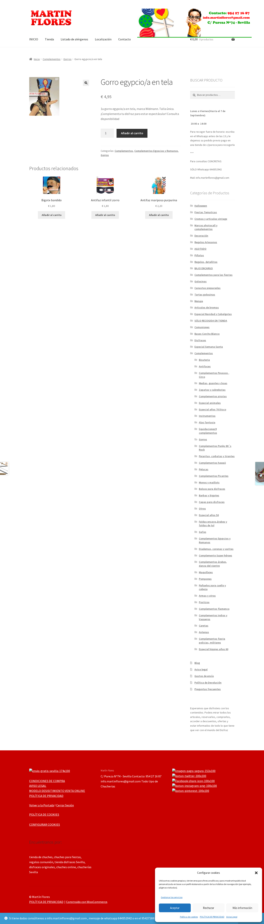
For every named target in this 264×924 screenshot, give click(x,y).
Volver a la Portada (41, 805)
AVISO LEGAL (37, 786)
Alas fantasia (207, 422)
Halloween (200, 205)
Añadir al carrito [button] (51, 215)
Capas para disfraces (212, 502)
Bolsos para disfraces (212, 489)
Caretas (203, 625)
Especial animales (210, 403)
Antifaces (205, 366)
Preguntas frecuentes (207, 689)
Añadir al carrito (132, 133)
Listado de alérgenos (74, 39)
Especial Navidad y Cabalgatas (213, 314)
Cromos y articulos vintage (210, 219)
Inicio (37, 59)
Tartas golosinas (204, 294)
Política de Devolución (207, 682)
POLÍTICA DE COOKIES (44, 814)
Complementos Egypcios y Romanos (156, 151)
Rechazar (208, 908)
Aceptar (175, 908)
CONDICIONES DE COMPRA (47, 781)
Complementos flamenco (214, 609)
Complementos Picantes (213, 476)
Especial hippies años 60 (213, 649)
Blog (197, 663)
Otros (202, 508)
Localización (103, 39)
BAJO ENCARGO (203, 268)
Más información (242, 908)
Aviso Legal (231, 916)
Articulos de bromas (206, 307)
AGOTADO (200, 249)
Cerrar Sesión (65, 805)
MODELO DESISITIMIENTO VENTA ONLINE (57, 791)
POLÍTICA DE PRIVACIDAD (212, 916)
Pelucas (203, 469)
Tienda (49, 39)
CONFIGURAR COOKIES (44, 824)
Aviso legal (201, 669)
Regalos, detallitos (205, 262)
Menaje (198, 301)
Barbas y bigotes (209, 495)
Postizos (204, 602)
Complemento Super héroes (215, 555)
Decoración (201, 235)
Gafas (202, 532)
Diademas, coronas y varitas (216, 549)
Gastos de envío (204, 676)
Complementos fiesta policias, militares (212, 640)
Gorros (67, 59)
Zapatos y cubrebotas (212, 390)
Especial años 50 (209, 515)
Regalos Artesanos (205, 242)
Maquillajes (206, 572)
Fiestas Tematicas (205, 212)
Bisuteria (204, 360)
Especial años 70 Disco (212, 409)
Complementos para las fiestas (213, 275)
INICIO (33, 39)
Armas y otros (207, 595)
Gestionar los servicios (171, 897)
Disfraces (200, 340)
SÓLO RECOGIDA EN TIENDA (210, 320)
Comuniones (201, 327)
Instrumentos (207, 416)
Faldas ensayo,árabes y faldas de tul (213, 523)
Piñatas (199, 255)
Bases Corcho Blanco (207, 333)
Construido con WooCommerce (86, 902)
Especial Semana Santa (208, 346)
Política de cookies (189, 916)
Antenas (204, 632)
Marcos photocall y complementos (205, 227)
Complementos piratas (213, 396)
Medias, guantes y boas (213, 383)
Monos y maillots (209, 482)
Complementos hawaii (212, 463)
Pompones (205, 579)
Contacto (124, 39)
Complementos (51, 59)
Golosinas (200, 281)
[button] (256, 873)
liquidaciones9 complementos (208, 431)
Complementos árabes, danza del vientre (213, 563)
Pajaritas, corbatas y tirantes (217, 456)
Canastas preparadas (207, 288)
